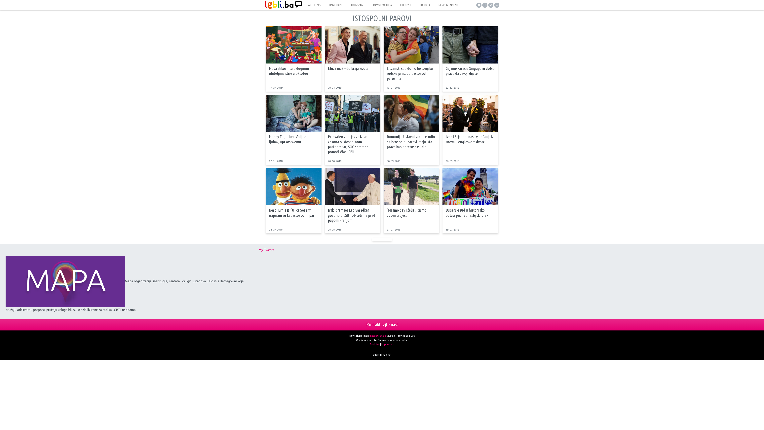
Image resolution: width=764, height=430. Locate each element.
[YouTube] (478, 5)
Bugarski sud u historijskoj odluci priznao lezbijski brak (467, 212)
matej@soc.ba (377, 335)
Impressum (387, 344)
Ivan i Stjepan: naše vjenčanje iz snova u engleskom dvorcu (470, 139)
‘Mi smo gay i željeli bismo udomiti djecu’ (406, 212)
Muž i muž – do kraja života (348, 68)
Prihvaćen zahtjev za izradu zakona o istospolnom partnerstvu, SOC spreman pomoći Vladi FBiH (349, 144)
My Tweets (266, 250)
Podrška (375, 344)
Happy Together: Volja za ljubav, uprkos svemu (288, 139)
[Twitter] (490, 5)
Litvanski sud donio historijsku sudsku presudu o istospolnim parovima (410, 73)
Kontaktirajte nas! (382, 324)
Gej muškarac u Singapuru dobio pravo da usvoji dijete (470, 71)
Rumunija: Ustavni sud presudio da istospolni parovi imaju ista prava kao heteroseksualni (411, 141)
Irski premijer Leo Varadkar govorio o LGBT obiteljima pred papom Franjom (351, 215)
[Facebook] (484, 5)
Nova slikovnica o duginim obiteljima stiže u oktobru (289, 71)
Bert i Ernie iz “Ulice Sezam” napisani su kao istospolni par (291, 212)
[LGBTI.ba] (282, 5)
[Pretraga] (496, 5)
